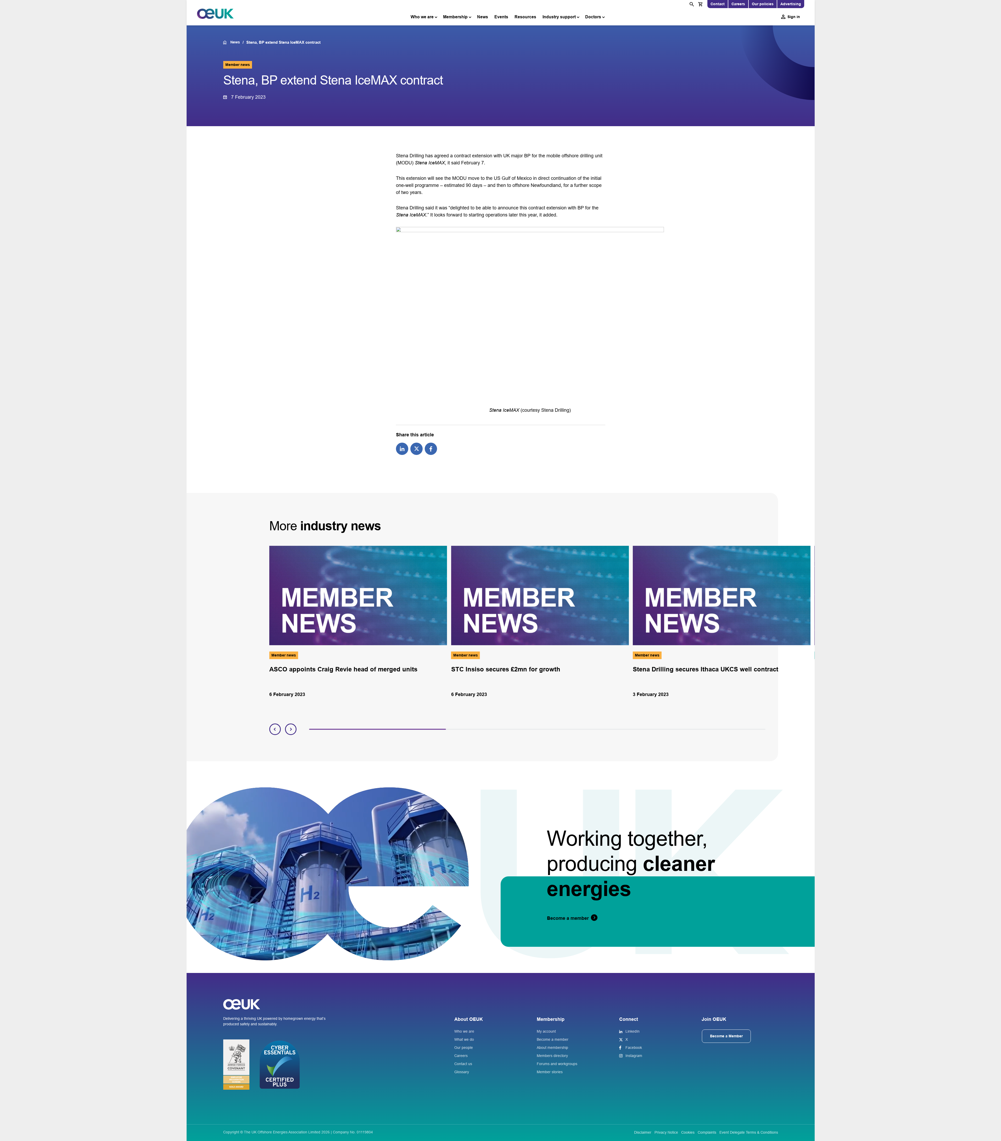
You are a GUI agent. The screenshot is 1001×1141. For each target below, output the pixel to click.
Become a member (552, 1039)
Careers (738, 4)
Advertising (790, 4)
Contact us (463, 1064)
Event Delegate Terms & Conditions (748, 1132)
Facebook (633, 1047)
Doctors (593, 17)
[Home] (226, 42)
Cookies (688, 1132)
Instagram (633, 1056)
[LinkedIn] (402, 448)
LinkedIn (632, 1031)
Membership (455, 17)
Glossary (461, 1072)
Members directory (552, 1056)
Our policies (763, 4)
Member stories (550, 1072)
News (482, 17)
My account (546, 1031)
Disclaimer (642, 1132)
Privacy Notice (666, 1132)
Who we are (422, 17)
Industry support (559, 17)
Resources (525, 17)
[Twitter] (416, 448)
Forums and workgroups (557, 1064)
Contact (718, 4)
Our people (463, 1047)
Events (501, 17)
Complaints (707, 1132)
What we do (464, 1039)
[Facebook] (431, 448)
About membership (552, 1047)
